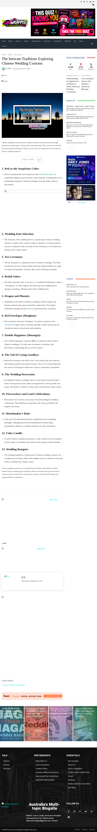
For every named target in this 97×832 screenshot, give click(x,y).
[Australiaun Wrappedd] (12, 806)
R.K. (9, 68)
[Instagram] (84, 1)
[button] (92, 43)
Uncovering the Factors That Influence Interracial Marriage (87, 84)
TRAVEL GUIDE (71, 132)
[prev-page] (68, 147)
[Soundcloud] (90, 1)
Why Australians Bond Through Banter (77, 286)
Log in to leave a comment (14, 685)
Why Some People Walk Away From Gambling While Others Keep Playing (80, 294)
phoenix (30, 309)
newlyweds (8, 325)
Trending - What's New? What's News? (80, 106)
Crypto (69, 307)
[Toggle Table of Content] (38, 160)
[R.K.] (4, 68)
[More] (62, 87)
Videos (10, 55)
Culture (69, 315)
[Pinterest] (87, 1)
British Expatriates (73, 122)
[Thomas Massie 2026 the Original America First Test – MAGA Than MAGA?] (12, 723)
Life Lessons (18, 55)
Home (4, 55)
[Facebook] (81, 1)
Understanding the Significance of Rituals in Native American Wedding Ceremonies (73, 85)
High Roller (71, 291)
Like (70, 64)
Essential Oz (71, 114)
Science (69, 140)
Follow (81, 64)
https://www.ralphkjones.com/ (32, 581)
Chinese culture (47, 174)
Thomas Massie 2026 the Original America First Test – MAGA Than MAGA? (80, 109)
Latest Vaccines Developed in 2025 (76, 142)
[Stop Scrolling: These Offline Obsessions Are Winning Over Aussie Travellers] (85, 723)
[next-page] (72, 147)
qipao (31, 282)
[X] (93, 1)
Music (68, 299)
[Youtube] (93, 4)
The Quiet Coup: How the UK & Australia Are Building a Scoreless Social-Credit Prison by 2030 (79, 126)
